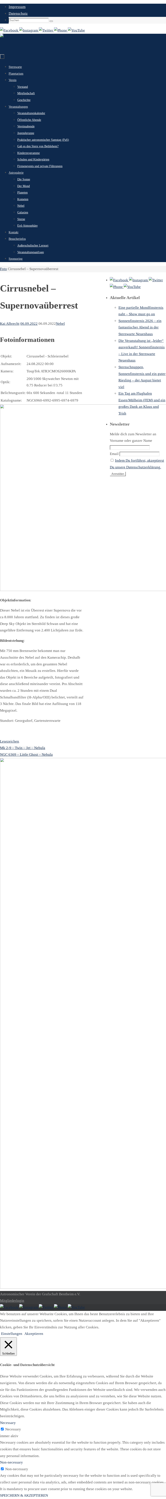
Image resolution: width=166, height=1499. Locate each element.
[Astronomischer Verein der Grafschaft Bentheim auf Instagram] (29, 30)
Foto (3, 269)
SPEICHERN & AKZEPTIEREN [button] (24, 1495)
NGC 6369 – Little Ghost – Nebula (26, 755)
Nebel (60, 324)
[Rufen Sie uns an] (61, 30)
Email (114, 454)
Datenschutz (18, 13)
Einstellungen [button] (11, 1334)
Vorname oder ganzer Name (131, 441)
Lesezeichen (9, 741)
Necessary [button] (8, 1423)
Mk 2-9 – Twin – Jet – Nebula (22, 748)
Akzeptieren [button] (33, 1334)
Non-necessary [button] (11, 1462)
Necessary (13, 1429)
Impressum (17, 7)
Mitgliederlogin (12, 1301)
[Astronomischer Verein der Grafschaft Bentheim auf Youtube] (76, 30)
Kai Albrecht (9, 324)
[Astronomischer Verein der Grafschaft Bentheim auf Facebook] (9, 30)
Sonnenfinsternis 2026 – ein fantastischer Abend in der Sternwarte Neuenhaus (139, 327)
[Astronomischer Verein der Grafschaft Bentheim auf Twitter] (46, 30)
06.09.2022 (29, 324)
